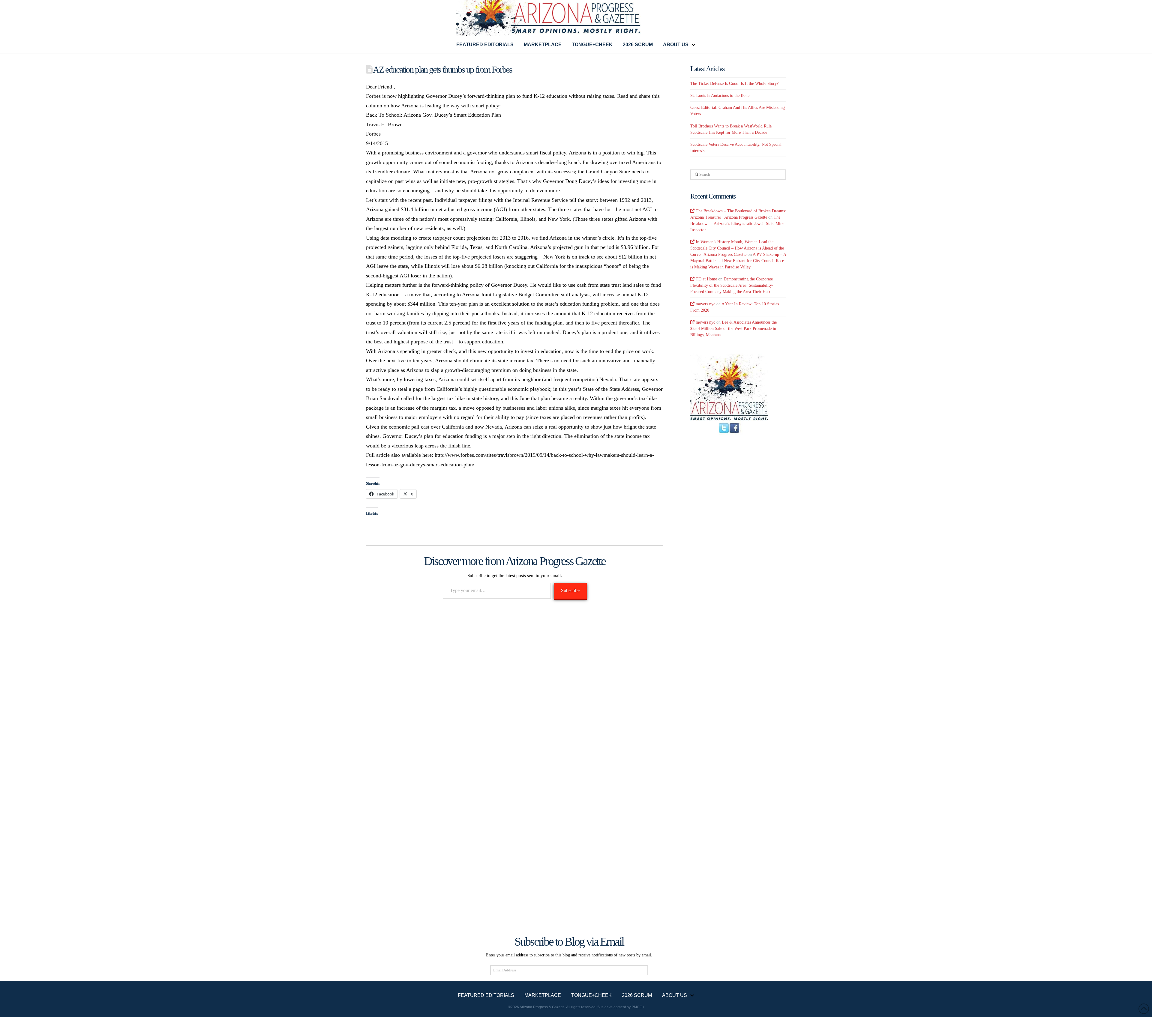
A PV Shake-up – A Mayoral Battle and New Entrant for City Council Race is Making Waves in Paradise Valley (738, 260)
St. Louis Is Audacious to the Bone (719, 95)
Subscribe (570, 590)
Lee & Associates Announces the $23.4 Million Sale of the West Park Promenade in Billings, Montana (733, 328)
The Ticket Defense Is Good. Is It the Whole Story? (734, 83)
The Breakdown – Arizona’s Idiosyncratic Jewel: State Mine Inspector (737, 223)
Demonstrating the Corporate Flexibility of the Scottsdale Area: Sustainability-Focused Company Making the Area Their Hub (731, 285)
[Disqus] (514, 691)
